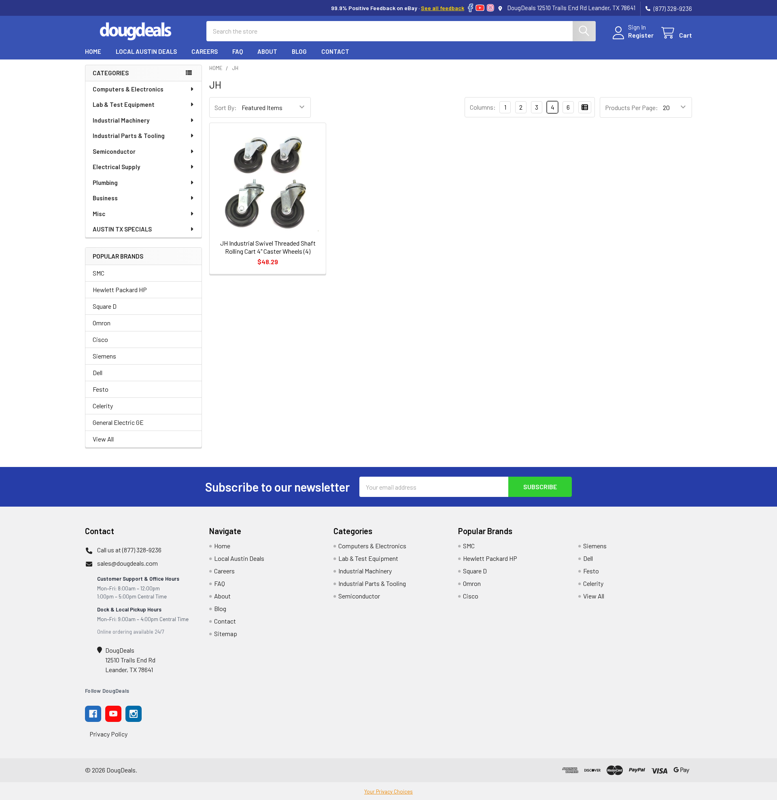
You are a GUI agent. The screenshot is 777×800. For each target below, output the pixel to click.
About (267, 51)
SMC (98, 273)
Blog (299, 51)
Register (641, 35)
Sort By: (225, 107)
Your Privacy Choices (388, 791)
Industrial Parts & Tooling (129, 135)
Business (105, 198)
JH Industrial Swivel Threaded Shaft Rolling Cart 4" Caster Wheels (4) (268, 247)
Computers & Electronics (128, 89)
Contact (335, 51)
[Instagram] (490, 8)
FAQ (237, 51)
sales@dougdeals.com (127, 563)
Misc (99, 213)
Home (93, 51)
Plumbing (105, 182)
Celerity (103, 406)
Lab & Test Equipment (124, 104)
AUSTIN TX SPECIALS (122, 229)
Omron (101, 323)
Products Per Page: (631, 107)
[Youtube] (113, 714)
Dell (97, 372)
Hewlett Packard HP (120, 289)
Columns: (483, 107)
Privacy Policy (108, 734)
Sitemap (225, 633)
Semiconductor (114, 151)
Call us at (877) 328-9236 (129, 550)
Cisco (100, 339)
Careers (204, 51)
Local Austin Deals (146, 51)
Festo (100, 389)
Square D (105, 306)
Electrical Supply (116, 166)
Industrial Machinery (121, 120)
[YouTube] (480, 8)
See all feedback (442, 7)
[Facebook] (470, 8)
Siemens (104, 356)
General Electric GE (118, 422)
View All (103, 439)
